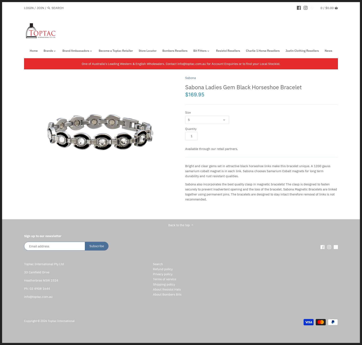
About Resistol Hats (167, 289)
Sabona (190, 78)
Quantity (191, 129)
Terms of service (164, 279)
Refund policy (163, 269)
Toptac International (61, 321)
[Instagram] (306, 8)
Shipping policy (164, 284)
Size (188, 112)
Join (40, 8)
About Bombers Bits (167, 294)
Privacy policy (162, 274)
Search (158, 264)
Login (29, 8)
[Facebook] (299, 8)
